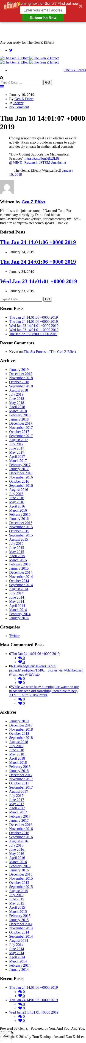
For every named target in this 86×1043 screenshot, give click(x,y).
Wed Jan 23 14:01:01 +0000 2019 (38, 281)
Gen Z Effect (23, 99)
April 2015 (17, 556)
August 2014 (18, 589)
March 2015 (18, 560)
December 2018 (20, 374)
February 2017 (20, 465)
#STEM (44, 162)
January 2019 (19, 370)
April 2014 (17, 606)
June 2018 (16, 398)
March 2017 (18, 461)
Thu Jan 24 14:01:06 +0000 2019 (38, 242)
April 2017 (17, 456)
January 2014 (19, 618)
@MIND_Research (23, 162)
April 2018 (17, 407)
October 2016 (19, 481)
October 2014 (19, 581)
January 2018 (19, 419)
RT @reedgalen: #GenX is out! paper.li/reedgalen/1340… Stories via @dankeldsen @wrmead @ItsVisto (46, 670)
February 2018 (20, 415)
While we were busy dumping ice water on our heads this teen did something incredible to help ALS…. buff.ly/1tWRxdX (44, 691)
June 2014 (16, 597)
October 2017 (19, 432)
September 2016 (21, 485)
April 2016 (17, 506)
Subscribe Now (43, 17)
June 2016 (16, 498)
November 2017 (21, 427)
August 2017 (18, 440)
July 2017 (16, 444)
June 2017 (16, 448)
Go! (47, 82)
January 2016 (19, 519)
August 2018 (18, 390)
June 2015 (16, 548)
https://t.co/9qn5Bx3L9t (42, 158)
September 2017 (21, 436)
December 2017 (20, 423)
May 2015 (16, 552)
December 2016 (20, 473)
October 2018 (19, 382)
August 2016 (18, 490)
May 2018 (16, 403)
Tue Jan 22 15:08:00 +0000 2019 (33, 334)
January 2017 (19, 469)
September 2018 (21, 386)
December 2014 (20, 572)
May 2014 (16, 601)
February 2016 (20, 514)
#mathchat (58, 162)
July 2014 (16, 593)
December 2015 (20, 523)
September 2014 (21, 585)
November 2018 (21, 378)
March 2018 (18, 411)
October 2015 (19, 531)
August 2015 (18, 539)
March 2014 (18, 610)
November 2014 (21, 577)
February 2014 (20, 614)
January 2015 (19, 568)
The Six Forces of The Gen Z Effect (50, 352)
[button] (43, 11)
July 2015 (16, 543)
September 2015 (21, 535)
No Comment (19, 107)
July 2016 (16, 494)
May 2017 (16, 452)
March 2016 (18, 510)
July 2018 (16, 394)
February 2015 (20, 564)
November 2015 (21, 527)
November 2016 (21, 477)
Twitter (18, 103)
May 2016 (16, 502)
